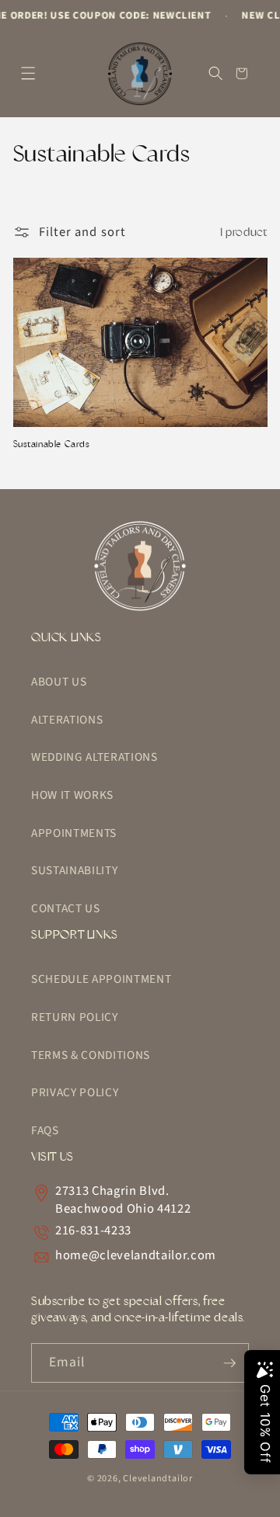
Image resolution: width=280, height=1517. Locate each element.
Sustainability (74, 870)
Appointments (74, 833)
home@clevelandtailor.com (135, 1256)
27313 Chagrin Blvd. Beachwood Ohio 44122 (123, 1200)
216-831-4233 (93, 1231)
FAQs (45, 1130)
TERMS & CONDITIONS (90, 1055)
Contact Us (65, 908)
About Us (58, 681)
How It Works (72, 795)
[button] (28, 73)
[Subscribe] (229, 1363)
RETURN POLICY (74, 1017)
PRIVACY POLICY (74, 1092)
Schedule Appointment (101, 979)
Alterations (67, 719)
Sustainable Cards (51, 444)
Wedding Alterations (94, 756)
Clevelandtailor (158, 1478)
